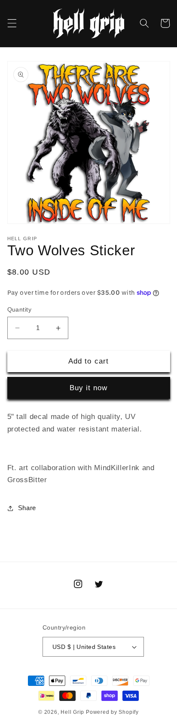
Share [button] (27, 507)
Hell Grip (72, 712)
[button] (11, 23)
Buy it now (89, 388)
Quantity (19, 309)
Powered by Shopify (112, 712)
